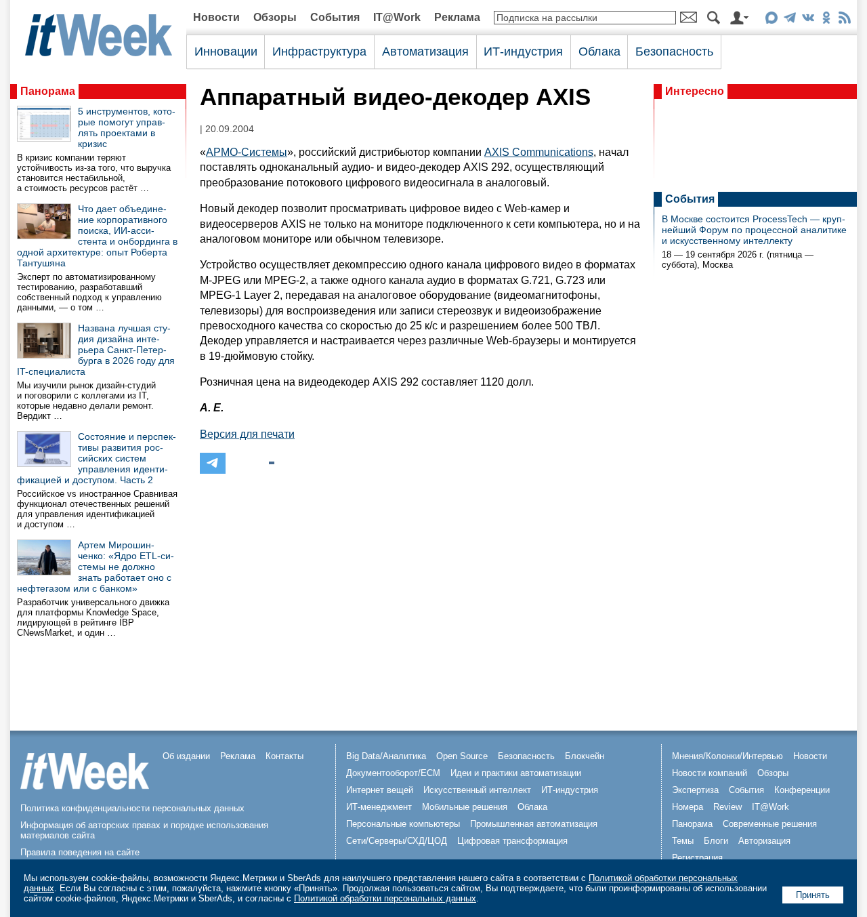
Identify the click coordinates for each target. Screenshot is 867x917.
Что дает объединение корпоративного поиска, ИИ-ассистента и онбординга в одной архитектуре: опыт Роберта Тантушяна (97, 235)
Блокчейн (584, 756)
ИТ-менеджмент (379, 807)
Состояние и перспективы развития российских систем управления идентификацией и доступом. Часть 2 (96, 458)
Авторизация (764, 841)
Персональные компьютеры (403, 824)
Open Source (462, 756)
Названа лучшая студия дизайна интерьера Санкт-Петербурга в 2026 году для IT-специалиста (96, 350)
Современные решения (770, 824)
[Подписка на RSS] (844, 20)
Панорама (47, 91)
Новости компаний (709, 773)
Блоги (716, 841)
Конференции (802, 790)
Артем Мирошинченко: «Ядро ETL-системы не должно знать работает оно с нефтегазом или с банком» (95, 566)
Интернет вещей (379, 790)
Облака (599, 51)
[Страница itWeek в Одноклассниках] (826, 20)
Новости (216, 17)
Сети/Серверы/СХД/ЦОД (396, 841)
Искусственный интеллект (477, 790)
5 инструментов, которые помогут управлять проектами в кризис (126, 127)
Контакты (284, 756)
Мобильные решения (464, 807)
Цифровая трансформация (512, 841)
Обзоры (275, 17)
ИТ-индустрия (523, 51)
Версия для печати (247, 434)
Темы (683, 841)
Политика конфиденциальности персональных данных (132, 808)
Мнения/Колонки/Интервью (727, 756)
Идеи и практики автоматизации (515, 773)
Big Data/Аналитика (386, 756)
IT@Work (397, 17)
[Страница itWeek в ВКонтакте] (808, 20)
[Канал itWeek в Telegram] (789, 20)
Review (727, 807)
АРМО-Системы (246, 152)
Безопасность (674, 51)
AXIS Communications (538, 152)
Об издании (186, 756)
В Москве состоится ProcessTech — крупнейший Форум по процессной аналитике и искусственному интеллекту (754, 229)
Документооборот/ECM (393, 773)
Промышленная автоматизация (533, 824)
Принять (813, 895)
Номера (687, 807)
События (335, 17)
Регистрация (697, 858)
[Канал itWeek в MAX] (771, 20)
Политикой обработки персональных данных (385, 898)
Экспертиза (695, 790)
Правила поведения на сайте (80, 852)
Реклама (457, 17)
